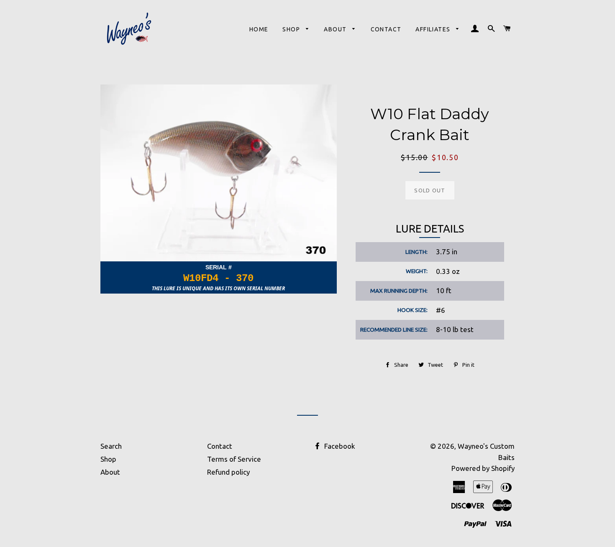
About (336, 29)
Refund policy (228, 472)
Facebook (339, 446)
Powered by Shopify (483, 468)
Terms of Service (234, 459)
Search (111, 446)
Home (259, 29)
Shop (292, 29)
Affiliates (433, 29)
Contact (386, 29)
